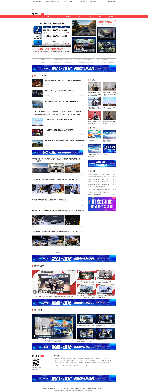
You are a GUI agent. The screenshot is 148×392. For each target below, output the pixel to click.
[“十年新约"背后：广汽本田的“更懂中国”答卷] (37, 122)
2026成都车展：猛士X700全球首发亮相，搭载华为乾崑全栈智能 (64, 140)
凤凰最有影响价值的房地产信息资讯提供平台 (63, 62)
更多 (94, 1)
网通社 (74, 360)
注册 (112, 1)
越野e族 (69, 360)
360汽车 (63, 365)
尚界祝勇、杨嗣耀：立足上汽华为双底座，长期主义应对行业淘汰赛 (99, 181)
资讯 (37, 1)
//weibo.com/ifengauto (36, 371)
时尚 (62, 1)
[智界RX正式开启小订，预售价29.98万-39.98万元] (37, 93)
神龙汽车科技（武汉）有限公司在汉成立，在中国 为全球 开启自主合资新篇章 (99, 187)
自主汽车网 (80, 362)
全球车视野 (68, 16)
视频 (40, 1)
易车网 (74, 358)
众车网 (82, 365)
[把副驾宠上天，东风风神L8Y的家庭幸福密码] (106, 39)
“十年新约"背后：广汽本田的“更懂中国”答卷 (58, 119)
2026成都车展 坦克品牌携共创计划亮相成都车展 (59, 130)
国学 (87, 1)
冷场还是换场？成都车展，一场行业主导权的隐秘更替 (61, 101)
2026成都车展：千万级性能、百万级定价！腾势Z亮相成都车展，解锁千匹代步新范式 (58, 211)
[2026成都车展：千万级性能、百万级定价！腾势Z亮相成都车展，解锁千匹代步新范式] (40, 220)
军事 (74, 1)
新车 (48, 16)
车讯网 (92, 358)
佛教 (84, 1)
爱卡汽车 (87, 358)
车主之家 (62, 362)
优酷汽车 (94, 362)
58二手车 (106, 362)
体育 (58, 1)
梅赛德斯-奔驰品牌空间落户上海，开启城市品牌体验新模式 (63, 80)
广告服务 (66, 388)
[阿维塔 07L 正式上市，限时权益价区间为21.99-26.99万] (62, 51)
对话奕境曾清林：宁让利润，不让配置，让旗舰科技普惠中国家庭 (99, 192)
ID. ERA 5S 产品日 (42, 59)
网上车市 (57, 360)
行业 (58, 16)
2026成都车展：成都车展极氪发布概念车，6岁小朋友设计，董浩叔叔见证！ (55, 179)
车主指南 (57, 365)
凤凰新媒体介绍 (45, 388)
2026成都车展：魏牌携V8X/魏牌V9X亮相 (77, 111)
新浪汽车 (57, 358)
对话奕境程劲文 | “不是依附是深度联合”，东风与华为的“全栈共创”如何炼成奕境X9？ (99, 176)
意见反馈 (89, 388)
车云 (78, 360)
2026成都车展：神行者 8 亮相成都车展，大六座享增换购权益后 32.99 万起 (55, 231)
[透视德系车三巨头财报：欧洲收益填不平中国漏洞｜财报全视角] (51, 46)
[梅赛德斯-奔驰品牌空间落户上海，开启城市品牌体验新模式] (37, 83)
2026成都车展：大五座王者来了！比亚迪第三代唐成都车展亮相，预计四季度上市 (106, 59)
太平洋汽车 (80, 358)
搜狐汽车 (63, 358)
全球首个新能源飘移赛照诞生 (95, 194)
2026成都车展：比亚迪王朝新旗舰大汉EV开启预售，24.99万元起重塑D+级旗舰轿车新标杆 (63, 59)
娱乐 (55, 1)
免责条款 (83, 388)
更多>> (114, 171)
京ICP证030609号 (101, 388)
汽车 (65, 1)
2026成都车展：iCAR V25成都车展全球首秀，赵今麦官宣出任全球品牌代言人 (85, 59)
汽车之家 (69, 358)
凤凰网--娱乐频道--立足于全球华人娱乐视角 (85, 62)
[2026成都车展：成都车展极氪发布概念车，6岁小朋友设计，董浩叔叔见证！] (40, 189)
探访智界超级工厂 (106, 22)
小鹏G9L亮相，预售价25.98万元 (51, 49)
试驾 (90, 16)
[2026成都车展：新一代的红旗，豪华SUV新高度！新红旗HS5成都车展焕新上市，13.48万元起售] (40, 168)
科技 (71, 1)
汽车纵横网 (69, 365)
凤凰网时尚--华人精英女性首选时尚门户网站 (106, 62)
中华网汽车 (106, 358)
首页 (34, 1)
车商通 (108, 1)
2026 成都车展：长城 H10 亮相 (75, 114)
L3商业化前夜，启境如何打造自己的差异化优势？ (99, 189)
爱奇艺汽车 (87, 362)
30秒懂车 (93, 360)
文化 (78, 1)
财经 (52, 1)
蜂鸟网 (109, 360)
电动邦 (83, 360)
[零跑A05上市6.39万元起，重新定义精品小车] (41, 51)
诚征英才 (72, 388)
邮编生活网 (73, 362)
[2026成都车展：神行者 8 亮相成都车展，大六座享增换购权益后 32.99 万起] (40, 241)
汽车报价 (63, 360)
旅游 (81, 1)
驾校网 (67, 362)
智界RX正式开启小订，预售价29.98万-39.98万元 (59, 91)
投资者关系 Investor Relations (56, 388)
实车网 (88, 360)
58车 (99, 360)
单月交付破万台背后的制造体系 (106, 24)
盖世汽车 (100, 362)
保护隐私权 (77, 388)
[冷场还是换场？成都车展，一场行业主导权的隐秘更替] (37, 104)
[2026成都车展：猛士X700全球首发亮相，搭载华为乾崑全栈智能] (37, 143)
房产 (68, 1)
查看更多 (58, 252)
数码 (91, 1)
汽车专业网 (76, 365)
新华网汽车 (99, 358)
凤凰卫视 (48, 1)
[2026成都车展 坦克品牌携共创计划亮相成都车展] (37, 132)
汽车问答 (110, 16)
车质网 (56, 362)
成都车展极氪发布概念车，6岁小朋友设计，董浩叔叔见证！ (50, 200)
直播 (43, 1)
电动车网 (104, 360)
